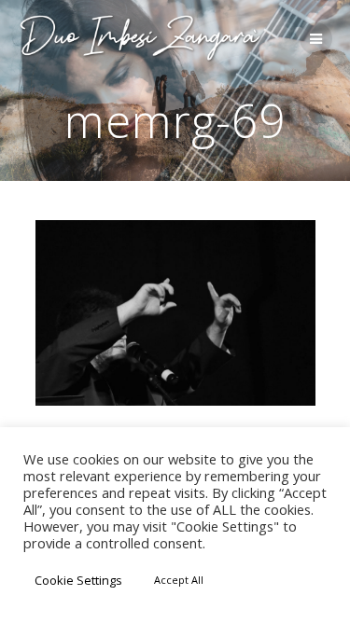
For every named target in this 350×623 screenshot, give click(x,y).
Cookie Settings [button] (78, 580)
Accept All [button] (178, 580)
